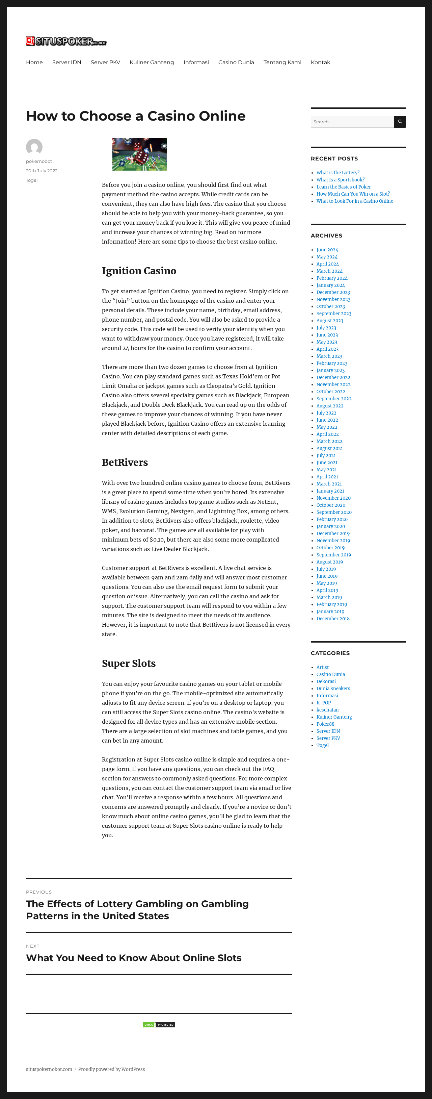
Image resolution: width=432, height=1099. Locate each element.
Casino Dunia (236, 62)
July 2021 (326, 455)
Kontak (320, 62)
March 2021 (329, 484)
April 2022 (328, 434)
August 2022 (330, 406)
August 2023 (330, 321)
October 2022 (331, 392)
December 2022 (333, 377)
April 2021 (327, 477)
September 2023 (334, 314)
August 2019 (330, 562)
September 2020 (334, 512)
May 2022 (327, 427)
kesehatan (328, 710)
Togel (32, 180)
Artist (323, 667)
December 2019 (333, 533)
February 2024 (332, 278)
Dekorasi (326, 681)
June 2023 (327, 335)
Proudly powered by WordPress (111, 1069)
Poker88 (325, 724)
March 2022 (330, 441)
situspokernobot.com (49, 1069)
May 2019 (327, 583)
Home (34, 62)
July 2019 (326, 569)
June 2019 (327, 576)
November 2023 (333, 299)
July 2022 (326, 413)
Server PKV (105, 62)
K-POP (324, 703)
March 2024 (330, 271)
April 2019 (328, 590)
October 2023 (331, 306)
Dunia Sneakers (333, 689)
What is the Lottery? (338, 173)
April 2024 (328, 264)
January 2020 (331, 526)
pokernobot (39, 161)
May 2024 (327, 257)
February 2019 (332, 604)
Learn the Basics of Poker (344, 187)
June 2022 (327, 420)
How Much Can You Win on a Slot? (353, 194)
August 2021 (330, 448)
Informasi (196, 62)
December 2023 (333, 292)
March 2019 (329, 597)
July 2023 (326, 328)
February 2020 (332, 519)
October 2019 (331, 548)
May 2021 (327, 470)
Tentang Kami (282, 62)
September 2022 (334, 399)
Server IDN (66, 62)
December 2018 (333, 619)
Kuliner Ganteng (152, 62)
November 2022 (334, 385)
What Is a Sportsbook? (340, 180)
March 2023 (329, 356)
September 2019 (334, 555)
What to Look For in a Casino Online (355, 201)
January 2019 (331, 612)
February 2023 (332, 363)
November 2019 (333, 541)
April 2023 (328, 349)
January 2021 (330, 491)
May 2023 (327, 342)
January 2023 (331, 370)
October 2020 (331, 505)
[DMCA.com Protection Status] (159, 1024)
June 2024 (327, 250)
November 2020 (334, 498)
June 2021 (327, 463)
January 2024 (331, 285)
